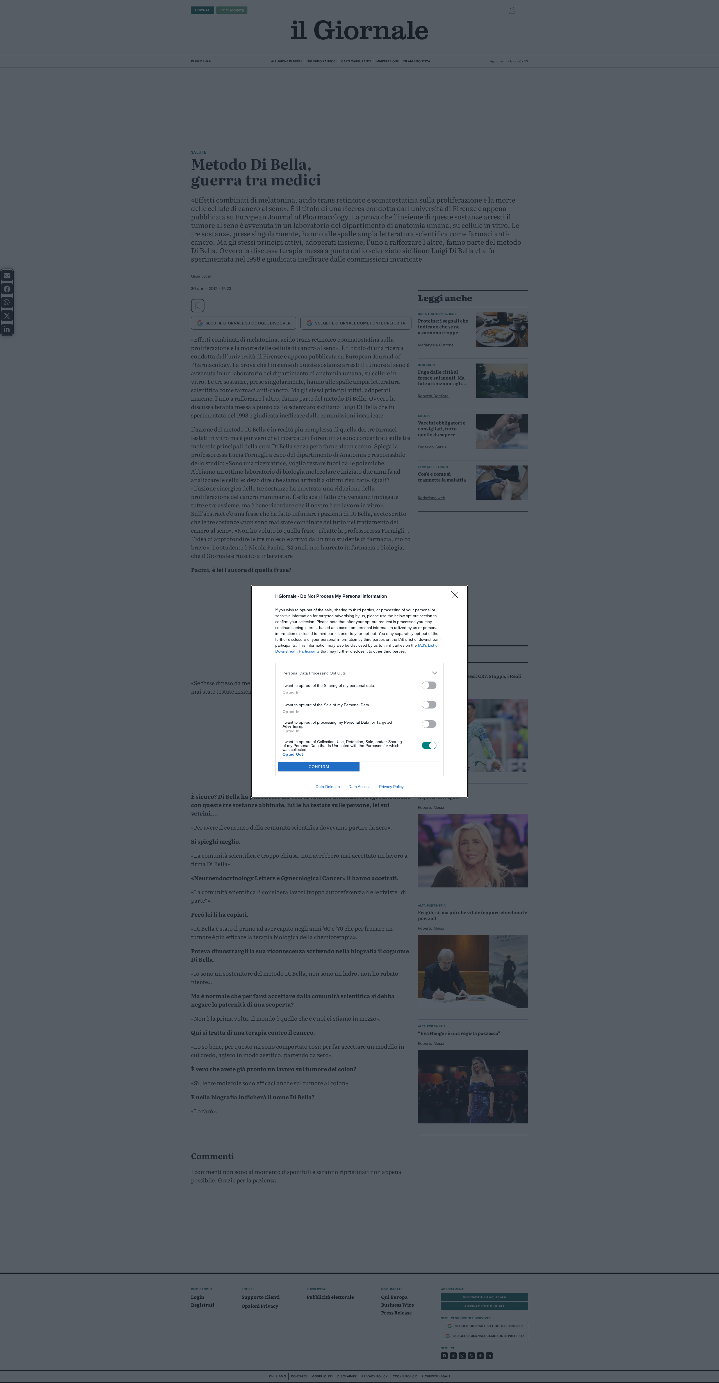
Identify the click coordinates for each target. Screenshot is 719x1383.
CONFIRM (319, 767)
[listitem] (359, 673)
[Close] (456, 596)
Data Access (359, 786)
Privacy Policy (391, 786)
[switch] (429, 685)
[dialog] (359, 691)
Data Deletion (328, 786)
